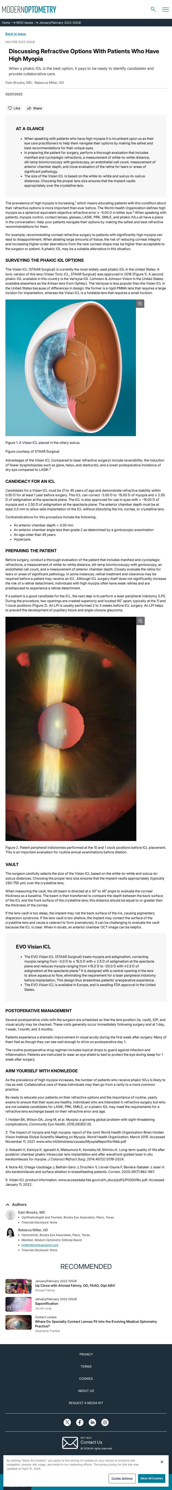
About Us (86, 1391)
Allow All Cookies (151, 1478)
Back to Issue (15, 34)
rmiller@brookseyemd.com (40, 1245)
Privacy (86, 1354)
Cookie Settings (122, 1478)
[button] (16, 1204)
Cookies (86, 1379)
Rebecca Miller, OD (33, 1230)
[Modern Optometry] (29, 9)
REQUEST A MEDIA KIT (86, 1403)
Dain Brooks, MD (31, 1212)
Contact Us (91, 1442)
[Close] (162, 1462)
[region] (86, 1471)
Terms (86, 1366)
